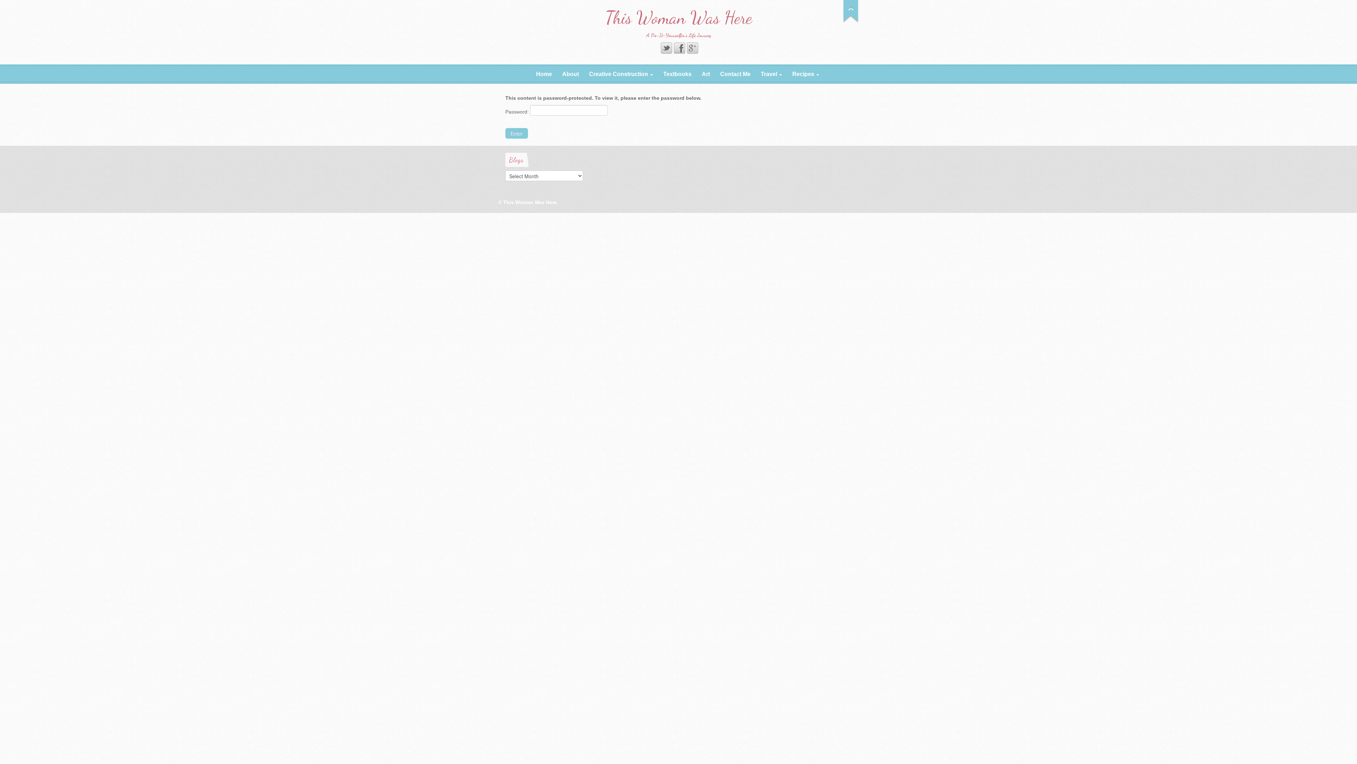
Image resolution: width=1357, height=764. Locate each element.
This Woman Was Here (678, 17)
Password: (517, 112)
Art (706, 74)
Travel (770, 74)
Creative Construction (619, 74)
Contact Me (735, 74)
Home (544, 74)
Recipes (804, 74)
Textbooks (677, 74)
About (570, 74)
